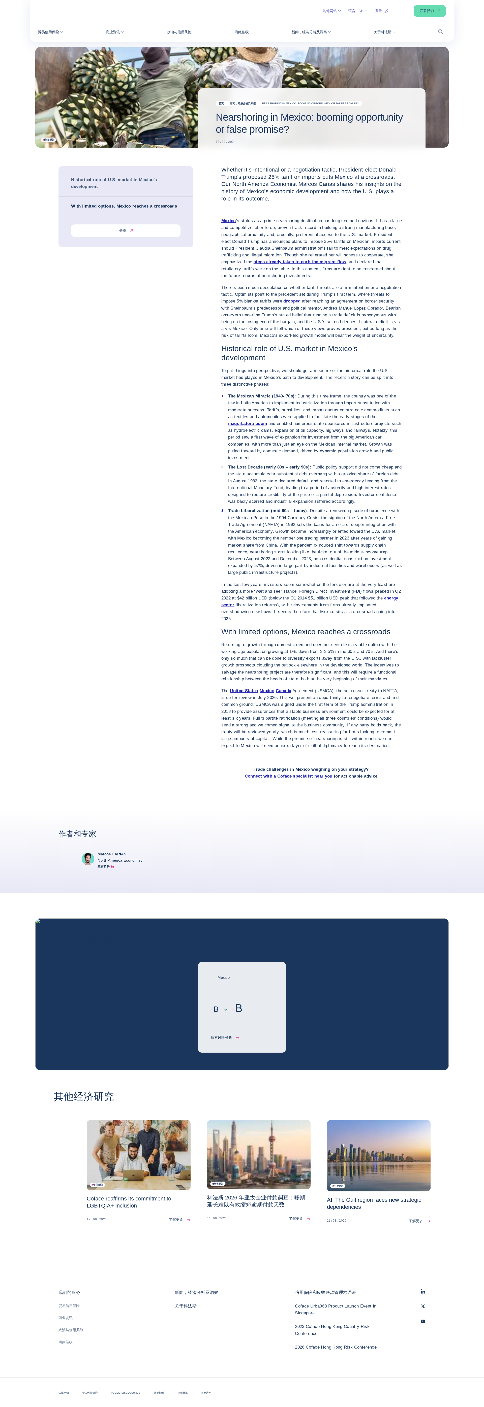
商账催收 (65, 1342)
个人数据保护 (90, 1392)
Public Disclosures (125, 1392)
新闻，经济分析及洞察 (196, 1292)
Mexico (228, 220)
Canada (283, 690)
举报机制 (159, 1392)
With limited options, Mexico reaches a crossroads (124, 206)
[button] (50, 32)
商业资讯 (65, 1318)
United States (244, 690)
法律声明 (63, 1392)
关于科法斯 (186, 1306)
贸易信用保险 (69, 1306)
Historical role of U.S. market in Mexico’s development (114, 183)
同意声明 (206, 1392)
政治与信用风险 (70, 1330)
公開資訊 (182, 1392)
